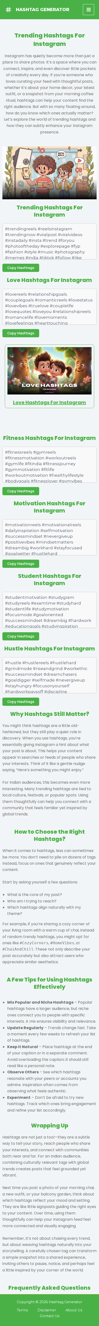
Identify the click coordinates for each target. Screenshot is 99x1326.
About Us (74, 1310)
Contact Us (49, 1316)
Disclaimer (46, 1310)
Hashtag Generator (42, 9)
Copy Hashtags (20, 268)
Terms (22, 1310)
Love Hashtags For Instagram (49, 402)
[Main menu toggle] (88, 9)
